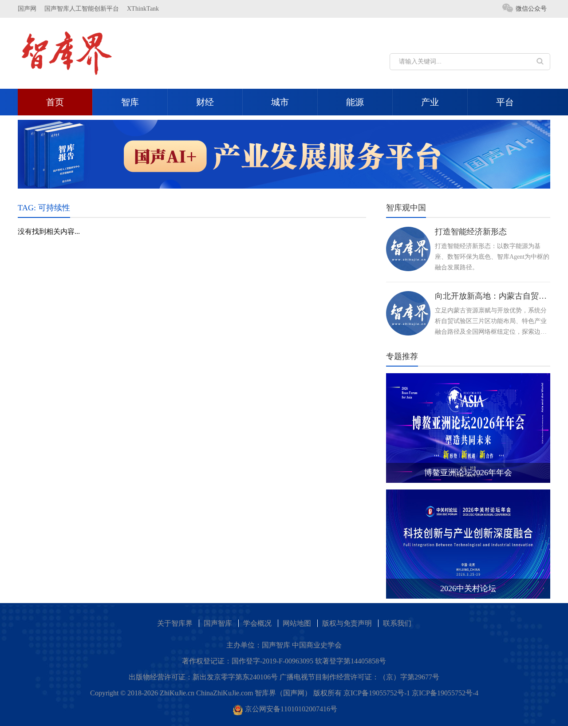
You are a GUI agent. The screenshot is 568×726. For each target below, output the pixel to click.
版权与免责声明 (347, 623)
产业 (430, 102)
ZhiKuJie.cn (177, 693)
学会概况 (257, 623)
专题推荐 (402, 356)
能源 (355, 102)
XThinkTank (143, 8)
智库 (130, 102)
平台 (505, 102)
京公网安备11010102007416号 (291, 709)
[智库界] (66, 52)
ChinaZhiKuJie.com (224, 693)
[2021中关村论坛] (284, 153)
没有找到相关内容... (49, 231)
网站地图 (297, 623)
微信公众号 (531, 8)
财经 (205, 102)
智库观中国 (406, 207)
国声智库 (218, 623)
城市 (280, 102)
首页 (55, 102)
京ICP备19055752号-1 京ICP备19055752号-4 (410, 693)
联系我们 (397, 623)
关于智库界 (175, 623)
